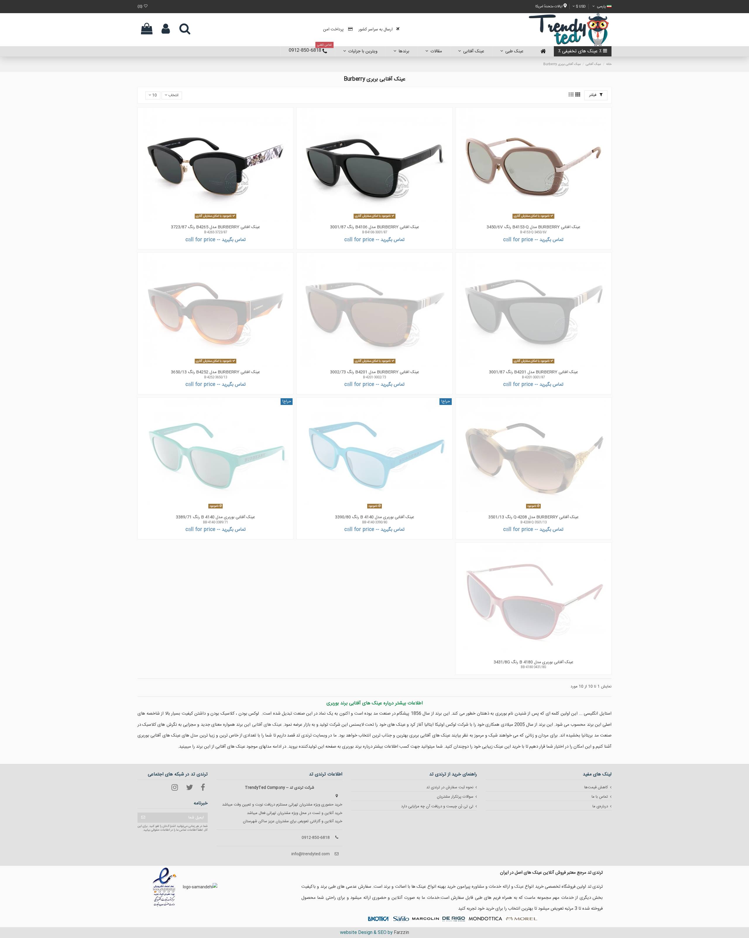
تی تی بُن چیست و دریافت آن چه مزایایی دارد (437, 806)
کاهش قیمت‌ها (596, 787)
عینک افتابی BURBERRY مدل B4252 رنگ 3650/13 (215, 372)
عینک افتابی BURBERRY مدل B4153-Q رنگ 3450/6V (533, 227)
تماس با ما (600, 797)
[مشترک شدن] (143, 818)
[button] (401, 51)
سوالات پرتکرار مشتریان (455, 797)
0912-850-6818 (316, 837)
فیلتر (593, 95)
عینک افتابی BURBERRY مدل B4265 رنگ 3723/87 (215, 227)
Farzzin (401, 932)
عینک (519, 886)
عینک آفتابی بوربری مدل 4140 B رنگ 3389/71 (215, 517)
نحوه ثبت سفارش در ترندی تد (449, 787)
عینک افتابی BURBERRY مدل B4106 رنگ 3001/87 (374, 227)
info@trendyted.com (310, 854)
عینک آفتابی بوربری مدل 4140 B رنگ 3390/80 (374, 517)
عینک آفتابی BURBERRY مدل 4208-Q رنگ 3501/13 (533, 517)
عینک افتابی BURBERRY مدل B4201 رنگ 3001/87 (533, 372)
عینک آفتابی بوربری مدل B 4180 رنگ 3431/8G (533, 662)
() (140, 6)
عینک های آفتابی (267, 724)
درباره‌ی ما (600, 806)
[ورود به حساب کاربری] (165, 29)
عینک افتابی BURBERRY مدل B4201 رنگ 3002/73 (374, 372)
